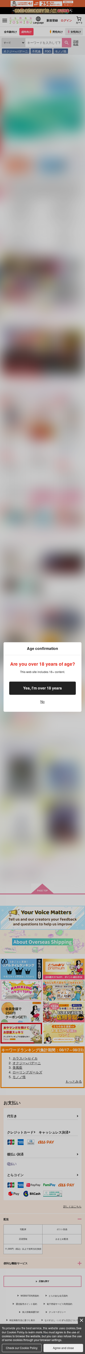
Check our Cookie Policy (22, 1348)
